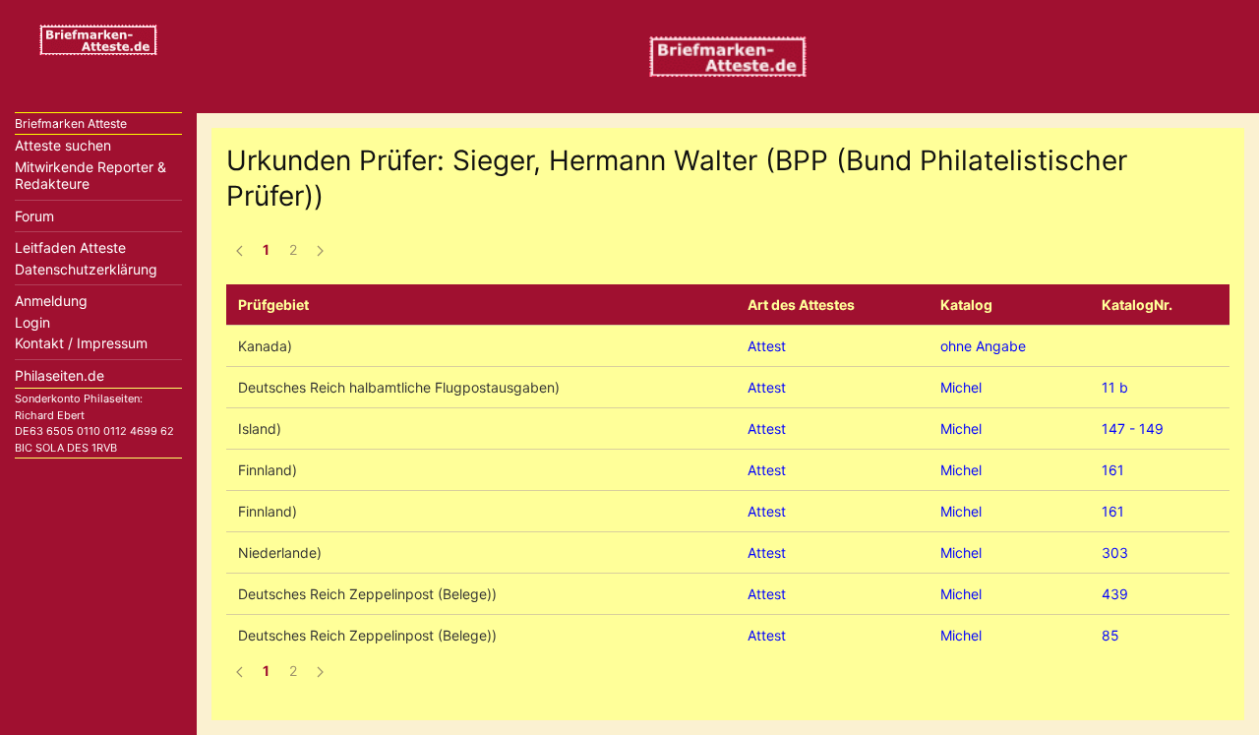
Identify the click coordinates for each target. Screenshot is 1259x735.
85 (1110, 635)
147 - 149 (1133, 428)
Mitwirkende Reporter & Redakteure (90, 175)
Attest (767, 345)
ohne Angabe (983, 345)
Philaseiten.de (59, 375)
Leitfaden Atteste (70, 247)
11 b (1115, 387)
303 (1115, 552)
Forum (34, 216)
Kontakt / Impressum (81, 343)
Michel (961, 387)
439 (1115, 593)
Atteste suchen (63, 145)
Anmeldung (51, 300)
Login (32, 322)
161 (1113, 469)
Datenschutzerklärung (86, 269)
